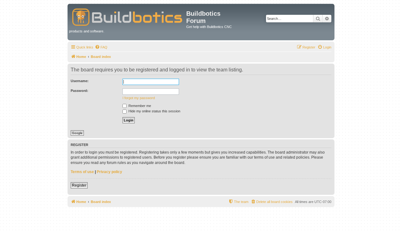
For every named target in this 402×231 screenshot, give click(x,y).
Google (77, 133)
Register (79, 185)
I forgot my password (138, 98)
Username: (80, 81)
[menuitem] (101, 47)
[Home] (127, 15)
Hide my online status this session (154, 111)
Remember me (139, 106)
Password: (79, 91)
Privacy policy (109, 172)
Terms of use (82, 172)
